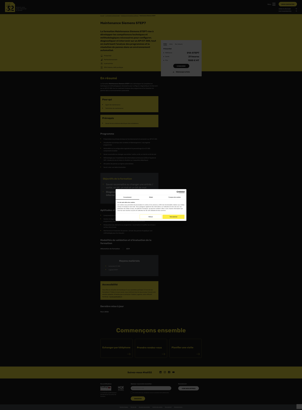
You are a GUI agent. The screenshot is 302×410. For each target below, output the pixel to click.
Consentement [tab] (127, 197)
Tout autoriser (173, 216)
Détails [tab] (151, 197)
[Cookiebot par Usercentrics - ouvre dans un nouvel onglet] (178, 192)
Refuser (151, 216)
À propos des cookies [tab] (175, 197)
